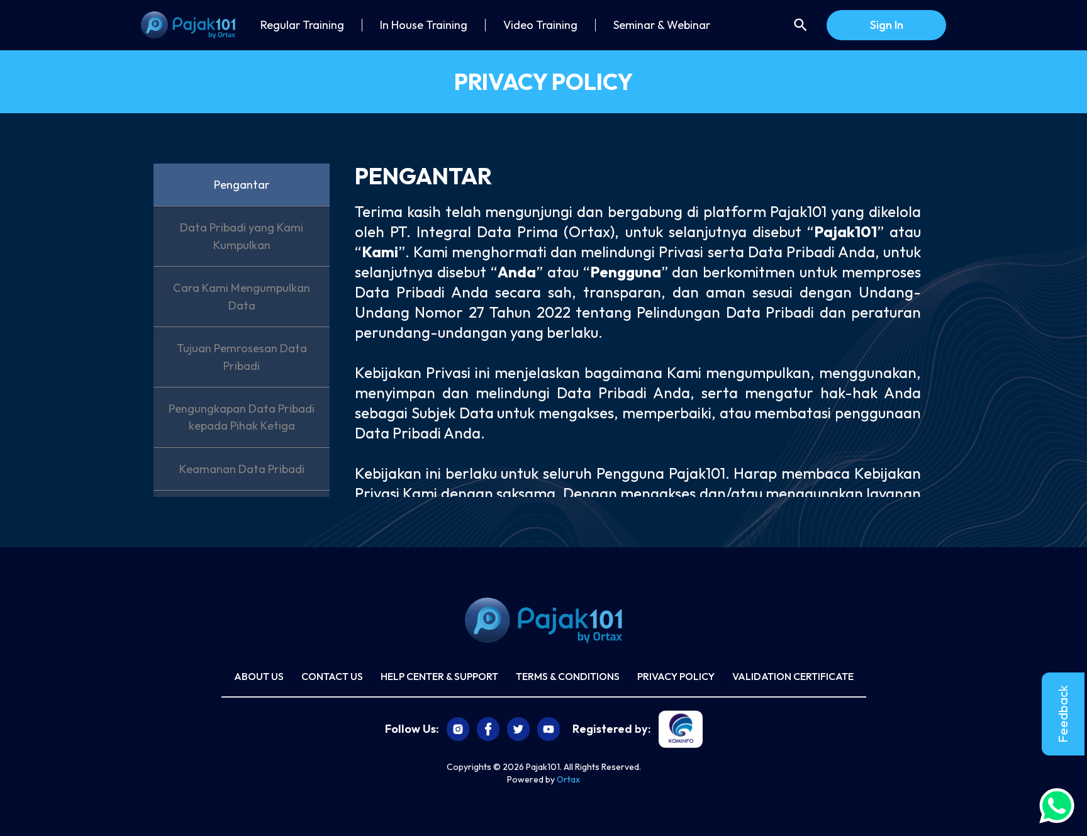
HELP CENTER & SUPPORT (439, 676)
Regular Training (302, 25)
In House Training (423, 25)
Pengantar (242, 184)
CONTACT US (332, 676)
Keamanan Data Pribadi (241, 469)
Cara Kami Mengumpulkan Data (241, 296)
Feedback (1063, 714)
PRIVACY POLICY (676, 676)
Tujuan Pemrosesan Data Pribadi (242, 356)
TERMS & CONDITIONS (568, 676)
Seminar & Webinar (661, 25)
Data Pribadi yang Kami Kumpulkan (241, 236)
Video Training (540, 25)
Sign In (886, 25)
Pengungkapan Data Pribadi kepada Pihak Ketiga (242, 417)
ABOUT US (259, 676)
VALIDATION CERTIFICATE (793, 676)
